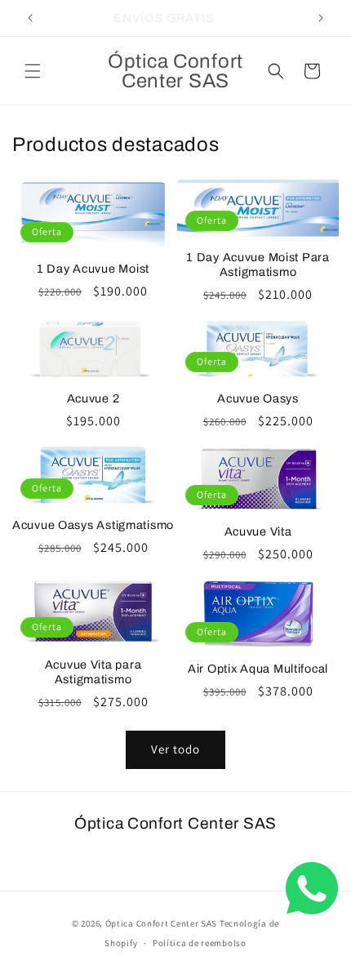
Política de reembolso (200, 943)
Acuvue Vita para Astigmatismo (93, 672)
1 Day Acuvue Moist (93, 268)
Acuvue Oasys (258, 398)
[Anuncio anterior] (30, 18)
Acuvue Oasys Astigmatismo (93, 524)
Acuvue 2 (93, 398)
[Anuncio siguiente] (321, 18)
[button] (33, 71)
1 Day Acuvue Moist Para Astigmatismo (258, 264)
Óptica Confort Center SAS (161, 923)
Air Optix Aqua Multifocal (258, 668)
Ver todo (175, 749)
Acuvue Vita (258, 531)
